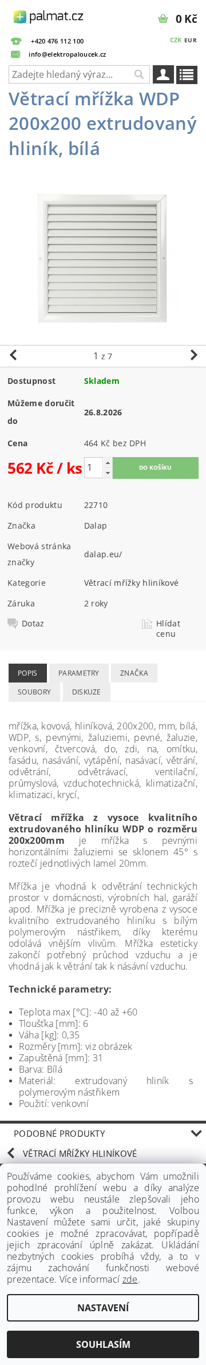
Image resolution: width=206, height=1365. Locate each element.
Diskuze (86, 692)
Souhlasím (103, 1344)
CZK (176, 39)
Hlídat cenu (168, 628)
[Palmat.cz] (49, 15)
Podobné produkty (59, 1133)
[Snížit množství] (107, 472)
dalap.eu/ (103, 554)
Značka (134, 673)
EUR (190, 40)
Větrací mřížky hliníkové (131, 582)
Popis (28, 673)
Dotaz (33, 623)
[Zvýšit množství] (107, 462)
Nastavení (103, 1307)
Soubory (34, 692)
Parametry (79, 673)
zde (130, 1279)
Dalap (96, 525)
